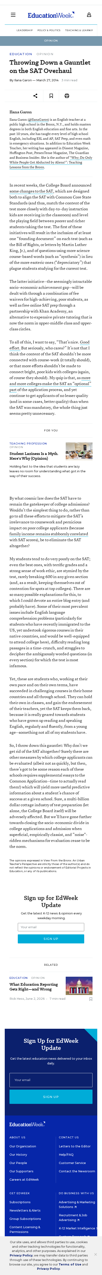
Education (20, 54)
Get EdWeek (19, 1193)
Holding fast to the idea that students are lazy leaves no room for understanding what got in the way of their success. (47, 471)
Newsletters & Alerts (25, 1210)
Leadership (25, 30)
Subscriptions (20, 1202)
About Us (17, 1137)
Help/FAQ (66, 1154)
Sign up (51, 1097)
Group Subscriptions (25, 1219)
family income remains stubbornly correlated (48, 533)
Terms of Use (70, 1264)
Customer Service (72, 1163)
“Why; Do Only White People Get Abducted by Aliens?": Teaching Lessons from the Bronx (50, 162)
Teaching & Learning (80, 30)
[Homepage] (51, 14)
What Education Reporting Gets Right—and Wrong (33, 987)
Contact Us (69, 1137)
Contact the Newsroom (77, 1171)
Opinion (45, 54)
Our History (18, 1154)
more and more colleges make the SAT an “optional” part (50, 383)
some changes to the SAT (31, 191)
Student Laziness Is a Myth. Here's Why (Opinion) (33, 456)
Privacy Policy (21, 1255)
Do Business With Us (76, 1193)
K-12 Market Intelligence (77, 1228)
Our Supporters (21, 1171)
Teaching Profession (28, 443)
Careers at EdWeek (24, 1179)
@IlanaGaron (38, 119)
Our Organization (22, 1146)
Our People (18, 1163)
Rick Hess (16, 998)
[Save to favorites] (51, 96)
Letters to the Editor (75, 1146)
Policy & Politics (48, 30)
